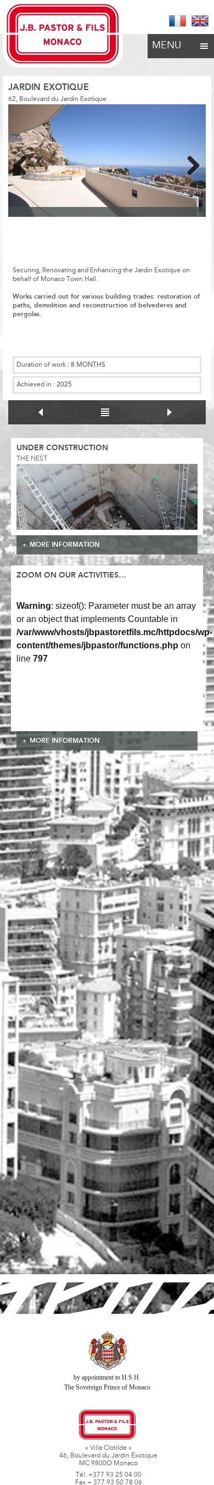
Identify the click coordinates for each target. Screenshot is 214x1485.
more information (65, 544)
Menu (166, 46)
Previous (25, 163)
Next (189, 163)
